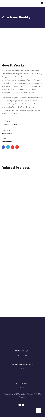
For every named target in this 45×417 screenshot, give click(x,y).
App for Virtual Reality (17, 207)
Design (7, 210)
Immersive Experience (17, 251)
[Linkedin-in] (23, 405)
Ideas (13, 210)
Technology (9, 255)
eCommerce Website (16, 296)
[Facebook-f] (19, 405)
